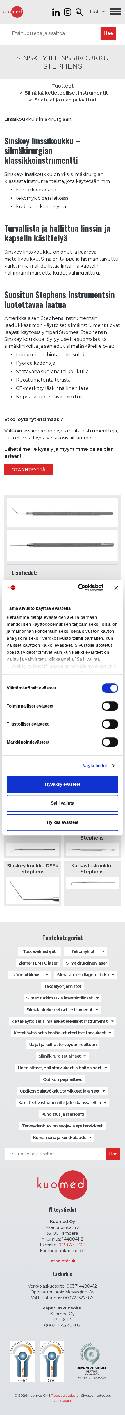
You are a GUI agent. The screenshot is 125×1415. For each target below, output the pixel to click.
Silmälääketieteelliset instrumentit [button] (59, 1009)
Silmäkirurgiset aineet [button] (60, 1056)
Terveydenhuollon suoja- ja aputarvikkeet (62, 1126)
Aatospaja (62, 1400)
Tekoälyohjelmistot (62, 986)
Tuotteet (98, 12)
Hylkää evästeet (62, 822)
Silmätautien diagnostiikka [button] (83, 974)
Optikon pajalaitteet (62, 1079)
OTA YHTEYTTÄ (28, 469)
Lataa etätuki (62, 1260)
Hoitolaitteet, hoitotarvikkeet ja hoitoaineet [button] (59, 1067)
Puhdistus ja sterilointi (62, 1114)
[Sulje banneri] (116, 588)
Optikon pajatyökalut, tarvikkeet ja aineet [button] (59, 1091)
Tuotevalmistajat (39, 951)
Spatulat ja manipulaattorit (66, 100)
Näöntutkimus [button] (26, 974)
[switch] (110, 706)
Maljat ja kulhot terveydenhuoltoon (62, 1044)
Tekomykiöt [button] (82, 951)
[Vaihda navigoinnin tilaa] (115, 12)
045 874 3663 (71, 1245)
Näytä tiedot (94, 765)
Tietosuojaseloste (64, 1395)
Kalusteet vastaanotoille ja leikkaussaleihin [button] (59, 1102)
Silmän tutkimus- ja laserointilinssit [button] (59, 998)
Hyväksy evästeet (62, 784)
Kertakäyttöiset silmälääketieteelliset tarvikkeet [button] (60, 1033)
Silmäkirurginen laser (86, 963)
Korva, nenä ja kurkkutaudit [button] (59, 1137)
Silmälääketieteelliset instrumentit (66, 93)
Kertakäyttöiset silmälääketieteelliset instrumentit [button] (59, 1021)
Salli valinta (62, 803)
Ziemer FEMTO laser (38, 963)
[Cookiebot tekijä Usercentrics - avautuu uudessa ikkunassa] (78, 587)
